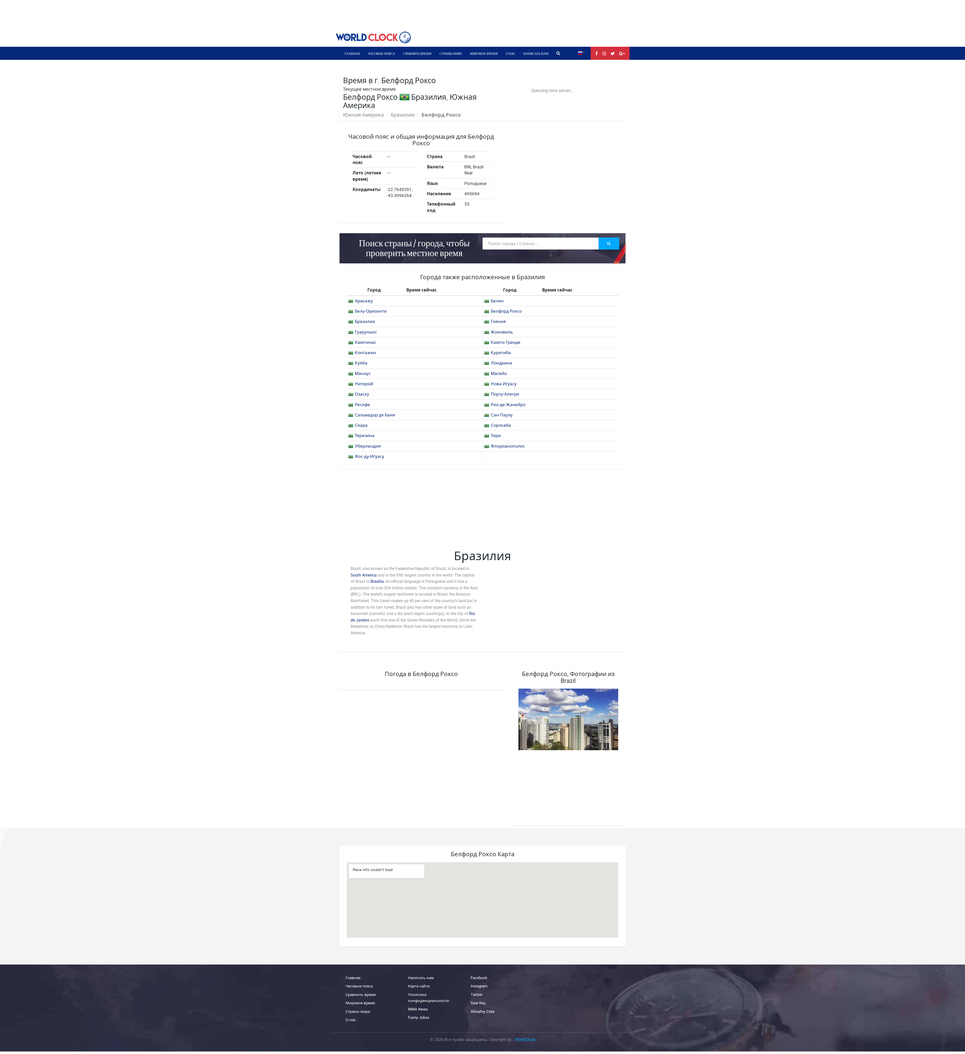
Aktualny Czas (483, 1011)
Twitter (476, 994)
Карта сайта (418, 986)
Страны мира (451, 53)
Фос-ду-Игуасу (369, 456)
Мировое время (484, 53)
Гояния (498, 321)
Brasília (377, 581)
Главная (352, 53)
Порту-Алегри (505, 394)
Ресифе (362, 404)
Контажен (365, 352)
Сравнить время (417, 53)
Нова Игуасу (504, 383)
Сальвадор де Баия (375, 414)
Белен (497, 300)
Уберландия (368, 446)
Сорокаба (501, 425)
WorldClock (525, 1039)
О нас (510, 53)
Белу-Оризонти (371, 311)
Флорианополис (508, 446)
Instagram (479, 986)
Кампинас (365, 342)
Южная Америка (363, 115)
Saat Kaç (478, 1003)
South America (364, 575)
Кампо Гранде (505, 342)
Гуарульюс (366, 331)
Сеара (361, 425)
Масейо (499, 373)
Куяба (361, 362)
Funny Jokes (418, 1017)
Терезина (364, 435)
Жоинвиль (502, 331)
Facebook (479, 978)
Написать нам (536, 53)
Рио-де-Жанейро (508, 404)
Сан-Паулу (502, 414)
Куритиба (501, 352)
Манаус (363, 373)
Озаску (362, 394)
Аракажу (364, 300)
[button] (581, 52)
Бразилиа (365, 321)
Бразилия (402, 115)
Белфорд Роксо (506, 311)
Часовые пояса (381, 53)
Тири (496, 435)
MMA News (418, 1009)
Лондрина (501, 362)
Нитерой (364, 383)
